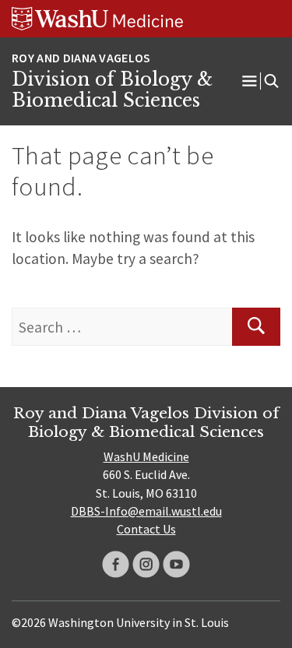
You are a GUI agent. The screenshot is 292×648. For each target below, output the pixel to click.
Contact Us (146, 529)
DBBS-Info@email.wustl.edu (146, 511)
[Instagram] (146, 564)
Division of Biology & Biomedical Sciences (112, 90)
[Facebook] (115, 564)
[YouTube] (176, 564)
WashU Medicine (146, 456)
